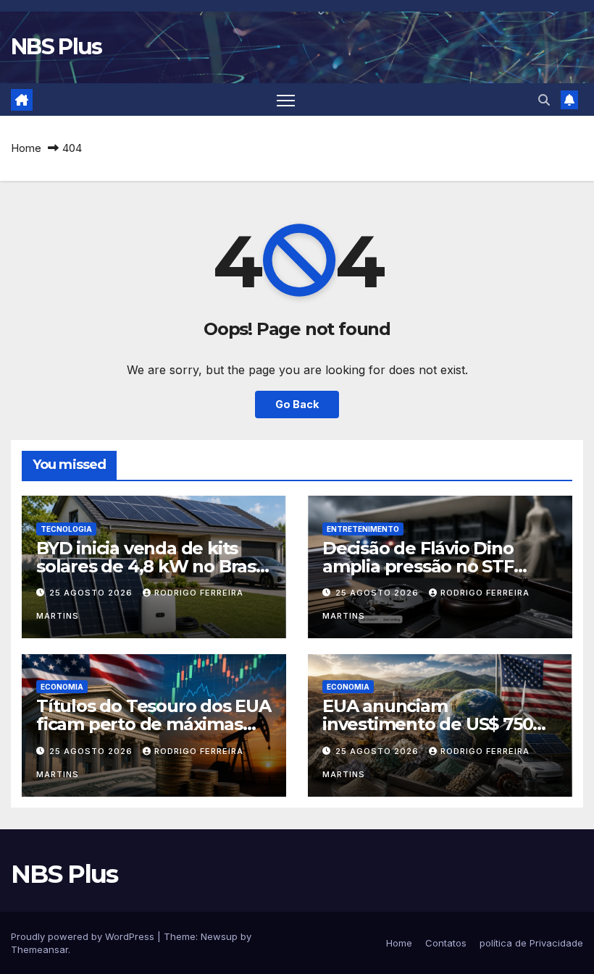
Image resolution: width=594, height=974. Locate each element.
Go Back (297, 404)
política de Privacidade (531, 943)
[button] (544, 100)
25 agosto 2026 (92, 593)
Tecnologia (66, 529)
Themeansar (39, 949)
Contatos (446, 943)
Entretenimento (363, 529)
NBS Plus (56, 46)
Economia (62, 686)
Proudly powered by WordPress (84, 936)
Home (26, 148)
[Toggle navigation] (286, 99)
